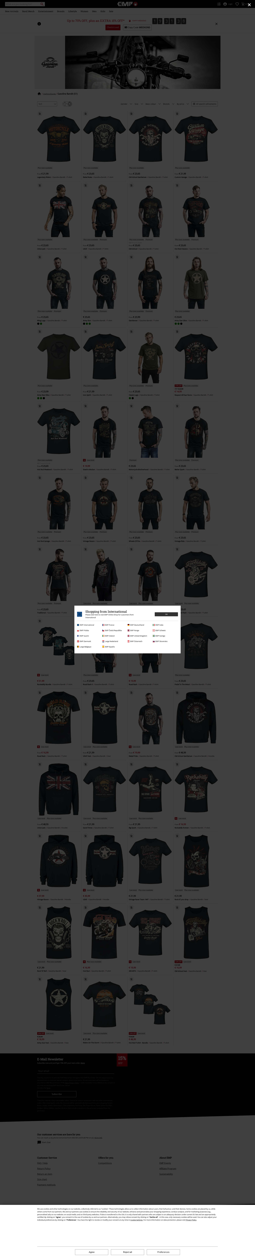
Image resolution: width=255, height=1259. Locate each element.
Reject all (127, 1252)
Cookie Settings (136, 1220)
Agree (92, 1252)
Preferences (163, 1252)
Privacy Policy (191, 1220)
